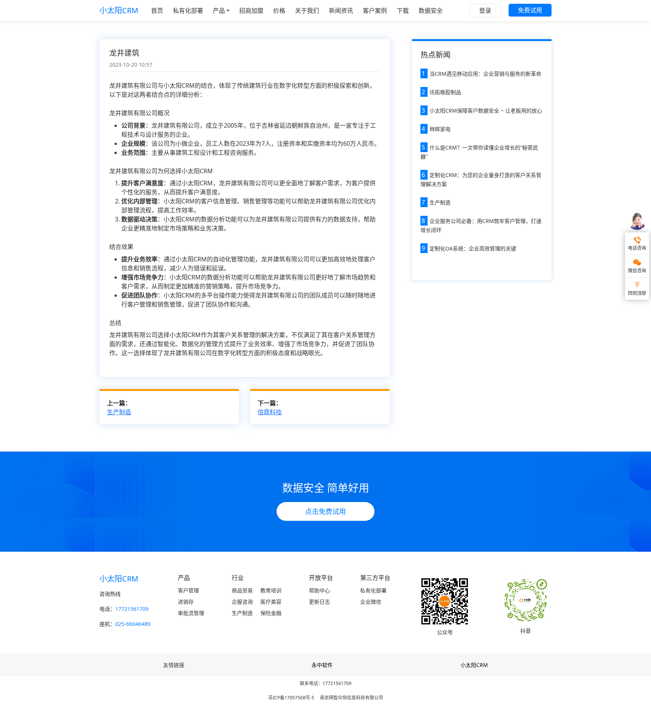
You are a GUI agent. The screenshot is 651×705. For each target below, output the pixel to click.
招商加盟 (251, 10)
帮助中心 (319, 590)
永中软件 (322, 664)
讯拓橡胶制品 (445, 92)
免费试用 (530, 10)
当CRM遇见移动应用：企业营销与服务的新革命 (485, 73)
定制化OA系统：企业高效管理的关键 (472, 248)
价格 (279, 10)
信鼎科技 (270, 412)
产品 (219, 10)
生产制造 (119, 412)
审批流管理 (191, 612)
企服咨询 (242, 601)
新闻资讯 (341, 10)
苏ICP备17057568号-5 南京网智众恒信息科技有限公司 (325, 697)
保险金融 (270, 612)
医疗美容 (270, 601)
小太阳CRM (118, 10)
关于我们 (307, 10)
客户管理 (188, 590)
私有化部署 (188, 10)
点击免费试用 (325, 511)
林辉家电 (440, 129)
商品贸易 (242, 590)
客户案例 (375, 10)
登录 (485, 10)
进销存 (186, 601)
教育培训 (270, 590)
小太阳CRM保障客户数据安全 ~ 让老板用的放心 (485, 110)
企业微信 (370, 601)
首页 (157, 10)
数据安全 (431, 10)
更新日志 (319, 601)
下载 (403, 10)
